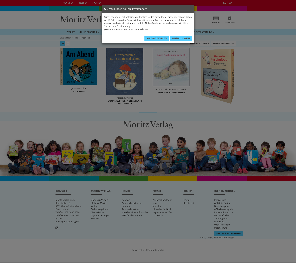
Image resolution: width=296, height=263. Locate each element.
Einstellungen (181, 38)
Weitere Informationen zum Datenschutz (126, 29)
